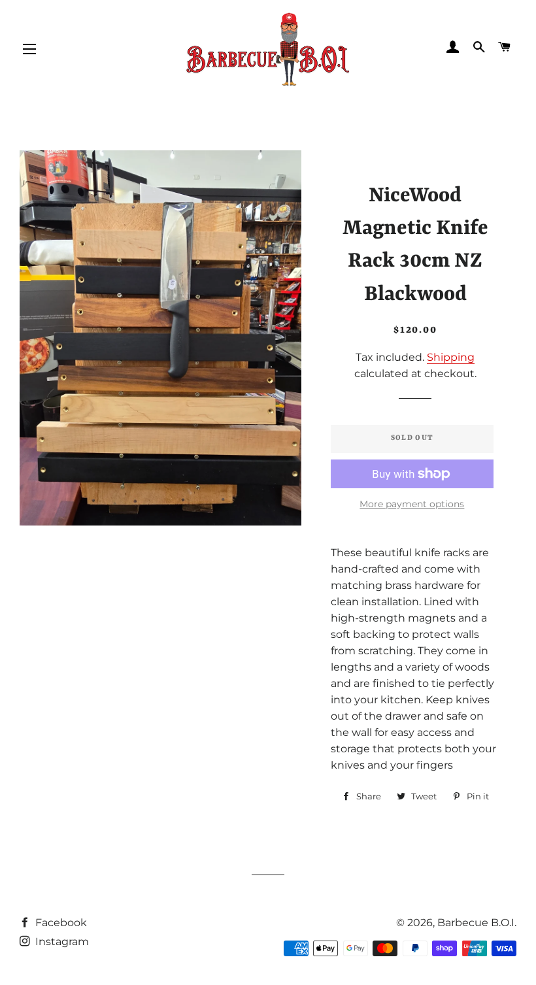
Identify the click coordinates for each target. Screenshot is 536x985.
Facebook (60, 922)
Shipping (451, 357)
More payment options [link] (412, 504)
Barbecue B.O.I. (476, 922)
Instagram (61, 941)
